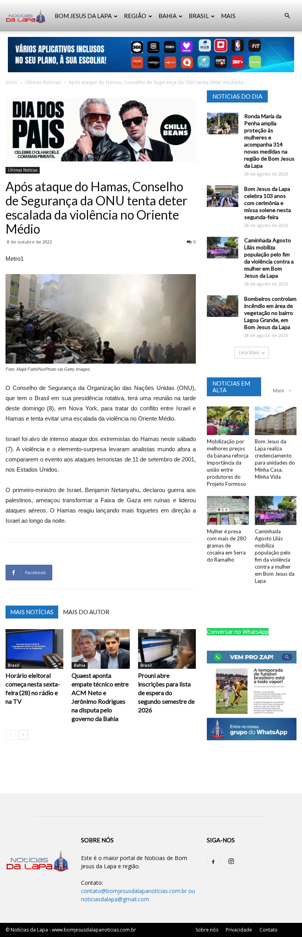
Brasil (13, 665)
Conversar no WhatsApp (238, 631)
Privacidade (239, 929)
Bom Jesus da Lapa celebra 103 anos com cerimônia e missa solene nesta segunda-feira (267, 202)
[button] (287, 16)
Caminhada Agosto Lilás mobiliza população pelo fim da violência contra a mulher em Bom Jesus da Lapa (269, 258)
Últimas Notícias (43, 82)
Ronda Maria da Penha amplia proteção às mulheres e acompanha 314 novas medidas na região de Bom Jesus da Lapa (269, 141)
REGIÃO (135, 15)
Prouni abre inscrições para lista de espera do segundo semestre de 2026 (166, 693)
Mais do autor (86, 611)
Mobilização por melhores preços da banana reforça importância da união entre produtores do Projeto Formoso (228, 462)
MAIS (228, 15)
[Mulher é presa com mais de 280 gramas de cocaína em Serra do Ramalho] (228, 510)
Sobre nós (206, 929)
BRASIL (199, 15)
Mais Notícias (31, 611)
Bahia (79, 665)
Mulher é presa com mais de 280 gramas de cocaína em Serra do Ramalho (226, 545)
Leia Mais (249, 352)
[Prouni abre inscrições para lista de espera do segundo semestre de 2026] (167, 649)
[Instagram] (231, 862)
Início (11, 82)
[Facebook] (213, 862)
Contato (269, 929)
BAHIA (167, 15)
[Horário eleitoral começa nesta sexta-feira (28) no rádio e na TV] (34, 649)
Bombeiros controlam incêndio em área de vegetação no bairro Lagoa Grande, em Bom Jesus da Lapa (270, 312)
